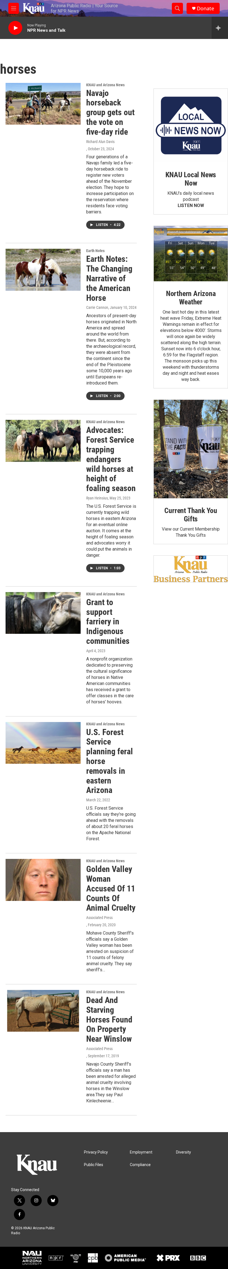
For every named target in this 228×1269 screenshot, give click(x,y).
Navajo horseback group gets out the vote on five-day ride (110, 112)
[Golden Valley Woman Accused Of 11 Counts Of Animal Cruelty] (43, 880)
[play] (15, 28)
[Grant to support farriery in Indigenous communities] (43, 613)
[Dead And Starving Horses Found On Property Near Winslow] (43, 1011)
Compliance (140, 1165)
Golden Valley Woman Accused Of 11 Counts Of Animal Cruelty (110, 888)
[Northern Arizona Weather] (191, 253)
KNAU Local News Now (190, 179)
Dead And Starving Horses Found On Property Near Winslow (109, 1019)
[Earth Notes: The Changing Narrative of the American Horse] (43, 269)
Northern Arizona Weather (191, 297)
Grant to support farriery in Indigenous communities (108, 621)
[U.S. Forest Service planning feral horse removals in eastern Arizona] (43, 743)
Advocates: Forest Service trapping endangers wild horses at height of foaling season (111, 459)
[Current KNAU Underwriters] (191, 569)
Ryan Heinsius (97, 498)
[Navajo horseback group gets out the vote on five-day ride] (43, 104)
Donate (205, 8)
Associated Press (99, 917)
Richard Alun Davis (100, 141)
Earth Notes (95, 250)
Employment (141, 1152)
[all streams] (220, 28)
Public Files (93, 1165)
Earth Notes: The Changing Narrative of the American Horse (109, 278)
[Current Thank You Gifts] (191, 449)
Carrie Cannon (97, 307)
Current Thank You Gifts (190, 514)
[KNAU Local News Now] (191, 126)
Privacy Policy (96, 1152)
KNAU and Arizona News (105, 85)
